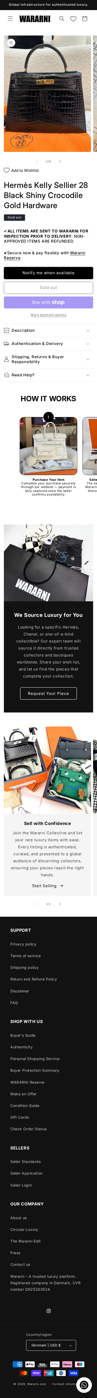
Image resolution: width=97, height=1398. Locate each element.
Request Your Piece (48, 693)
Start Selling (45, 885)
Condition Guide (25, 1105)
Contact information (67, 1384)
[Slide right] (60, 161)
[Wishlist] (73, 18)
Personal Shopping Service (35, 1058)
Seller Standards (25, 1161)
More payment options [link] (48, 315)
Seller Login (21, 1185)
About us (18, 1218)
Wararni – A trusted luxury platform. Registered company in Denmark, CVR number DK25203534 (45, 1282)
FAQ (14, 1002)
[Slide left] (37, 161)
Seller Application (26, 1173)
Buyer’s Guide (23, 1035)
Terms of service (25, 956)
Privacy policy (23, 944)
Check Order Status (28, 1129)
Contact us (20, 1264)
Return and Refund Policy (33, 979)
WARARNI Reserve (27, 1082)
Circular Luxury (24, 1229)
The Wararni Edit (25, 1241)
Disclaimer (19, 991)
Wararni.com (36, 1384)
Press (15, 1253)
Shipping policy (24, 967)
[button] (10, 18)
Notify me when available (49, 272)
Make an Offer (23, 1094)
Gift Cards (19, 1117)
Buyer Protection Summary (34, 1070)
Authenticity (21, 1047)
